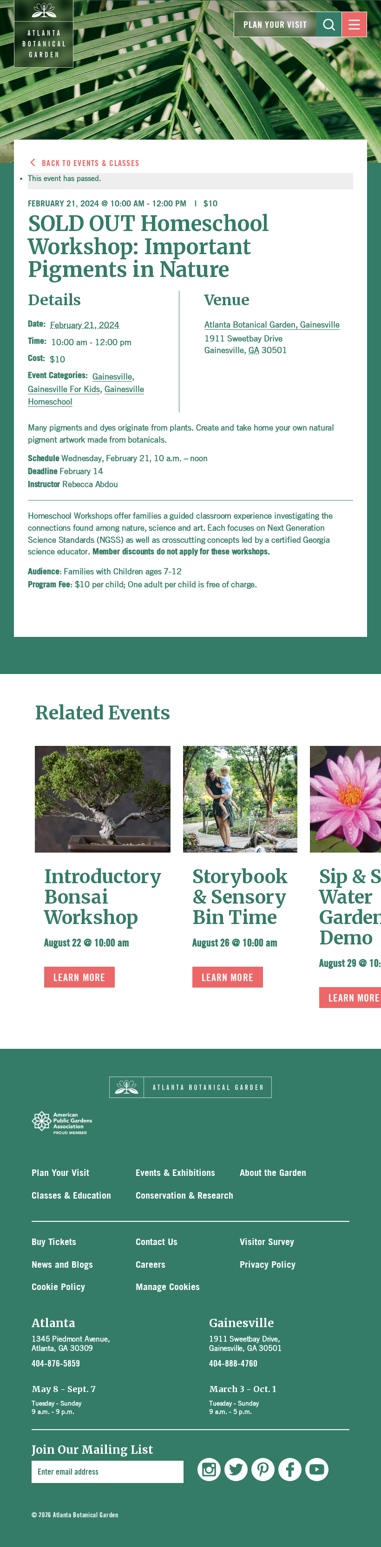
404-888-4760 (233, 1363)
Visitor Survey (267, 1242)
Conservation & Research (184, 1195)
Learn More (79, 978)
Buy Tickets (54, 1242)
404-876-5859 (56, 1363)
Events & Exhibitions (175, 1173)
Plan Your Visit (275, 25)
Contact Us (156, 1242)
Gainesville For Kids (64, 389)
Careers (150, 1265)
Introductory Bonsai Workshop (102, 897)
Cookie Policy (58, 1287)
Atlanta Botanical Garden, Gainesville (272, 324)
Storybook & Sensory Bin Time (240, 897)
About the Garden (273, 1173)
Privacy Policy (268, 1265)
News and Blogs (62, 1265)
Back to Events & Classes (90, 163)
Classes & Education (71, 1195)
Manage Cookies (168, 1287)
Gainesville (112, 376)
